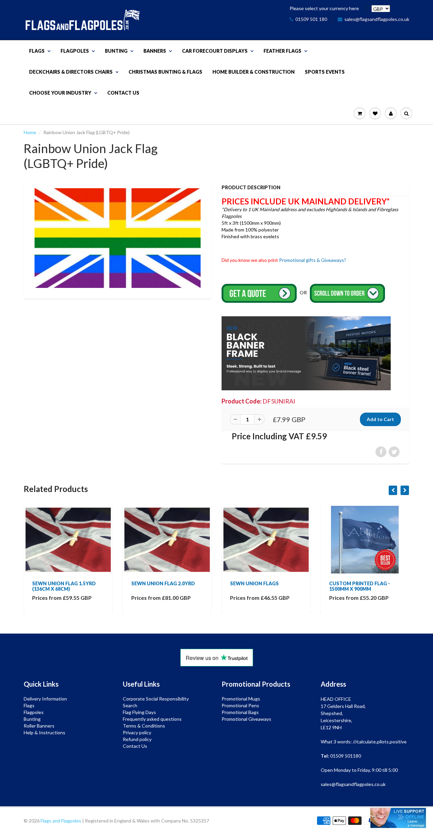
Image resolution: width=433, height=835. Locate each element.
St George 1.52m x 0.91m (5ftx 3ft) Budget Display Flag (366, 589)
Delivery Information (45, 699)
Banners (154, 51)
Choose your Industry (60, 93)
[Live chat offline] (398, 818)
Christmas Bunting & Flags (165, 72)
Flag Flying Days (139, 712)
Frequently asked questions (152, 719)
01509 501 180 (311, 19)
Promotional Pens (240, 705)
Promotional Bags (240, 712)
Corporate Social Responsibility (156, 699)
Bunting (116, 51)
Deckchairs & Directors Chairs (71, 72)
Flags (37, 51)
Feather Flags (282, 51)
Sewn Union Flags (158, 583)
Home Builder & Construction (253, 72)
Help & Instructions (44, 732)
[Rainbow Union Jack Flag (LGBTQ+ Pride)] (117, 238)
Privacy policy (137, 732)
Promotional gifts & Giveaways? (312, 260)
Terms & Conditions (144, 726)
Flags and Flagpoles (61, 821)
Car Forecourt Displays (215, 51)
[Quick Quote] (260, 293)
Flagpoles (75, 51)
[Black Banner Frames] (306, 352)
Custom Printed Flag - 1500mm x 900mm (263, 586)
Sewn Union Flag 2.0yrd (66, 583)
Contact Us (123, 93)
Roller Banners (39, 726)
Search (130, 705)
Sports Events (325, 72)
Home (30, 132)
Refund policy (137, 739)
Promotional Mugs (241, 699)
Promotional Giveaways (246, 719)
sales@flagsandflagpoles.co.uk (376, 19)
